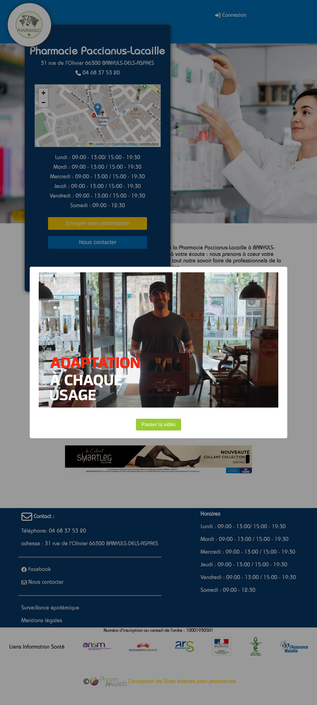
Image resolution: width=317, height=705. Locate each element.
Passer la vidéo (158, 424)
